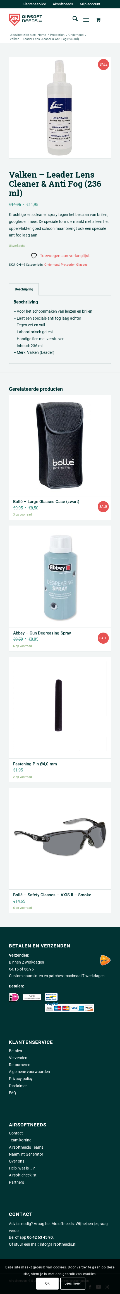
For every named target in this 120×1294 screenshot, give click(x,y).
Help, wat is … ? (22, 1168)
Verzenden (18, 1058)
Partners (16, 1182)
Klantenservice (34, 4)
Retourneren (19, 1064)
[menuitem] (34, 4)
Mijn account (90, 4)
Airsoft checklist (23, 1175)
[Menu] (86, 19)
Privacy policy (21, 1078)
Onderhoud (51, 265)
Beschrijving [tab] (24, 289)
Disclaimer (18, 1086)
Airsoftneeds (63, 4)
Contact (16, 1133)
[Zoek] (72, 20)
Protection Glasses (74, 265)
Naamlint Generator (26, 1154)
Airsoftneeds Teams (26, 1147)
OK (47, 1283)
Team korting (20, 1140)
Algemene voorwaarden (29, 1071)
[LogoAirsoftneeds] (49, 20)
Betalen (15, 1051)
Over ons (16, 1161)
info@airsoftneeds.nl (58, 1244)
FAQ (12, 1093)
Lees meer (72, 1283)
